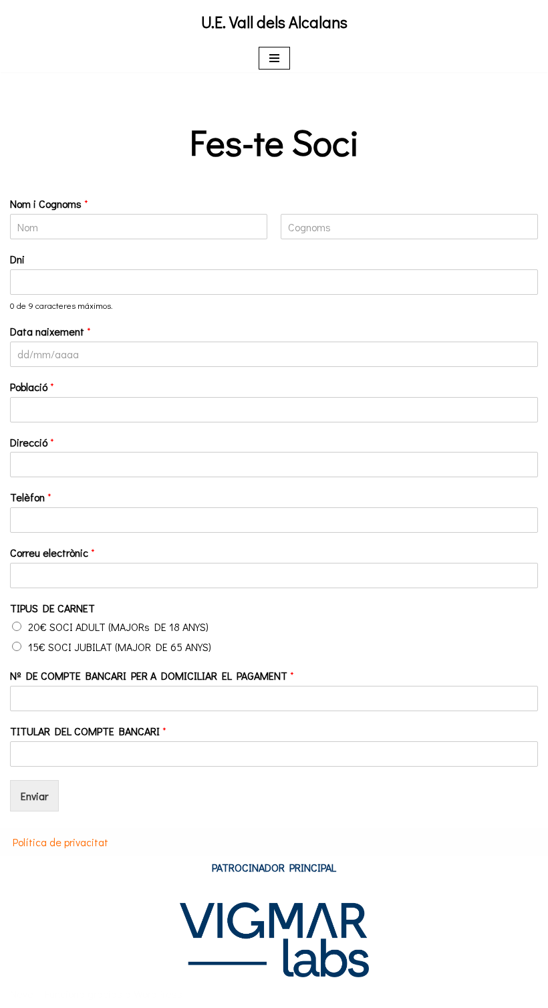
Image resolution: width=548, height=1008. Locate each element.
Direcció (32, 442)
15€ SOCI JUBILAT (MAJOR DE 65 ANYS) (119, 647)
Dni (17, 259)
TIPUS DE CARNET (52, 608)
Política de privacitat (60, 842)
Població (32, 387)
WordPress (158, 994)
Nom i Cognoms (49, 204)
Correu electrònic (52, 552)
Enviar (34, 796)
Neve (21, 994)
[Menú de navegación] (274, 58)
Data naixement (50, 331)
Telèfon (30, 497)
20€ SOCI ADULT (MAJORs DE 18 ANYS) (118, 627)
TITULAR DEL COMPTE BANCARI (88, 731)
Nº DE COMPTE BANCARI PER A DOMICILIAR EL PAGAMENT (152, 675)
